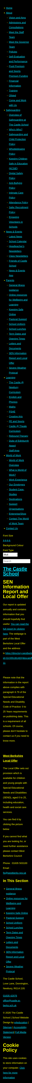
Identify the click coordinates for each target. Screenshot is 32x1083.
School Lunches (14, 927)
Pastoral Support (15, 917)
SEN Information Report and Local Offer (15, 957)
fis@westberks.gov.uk (14, 873)
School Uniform (14, 922)
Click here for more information (14, 1072)
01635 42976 (10, 995)
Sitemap (7, 1027)
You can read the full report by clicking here (16, 629)
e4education (20, 1022)
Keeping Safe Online (17, 913)
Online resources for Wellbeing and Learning (17, 903)
